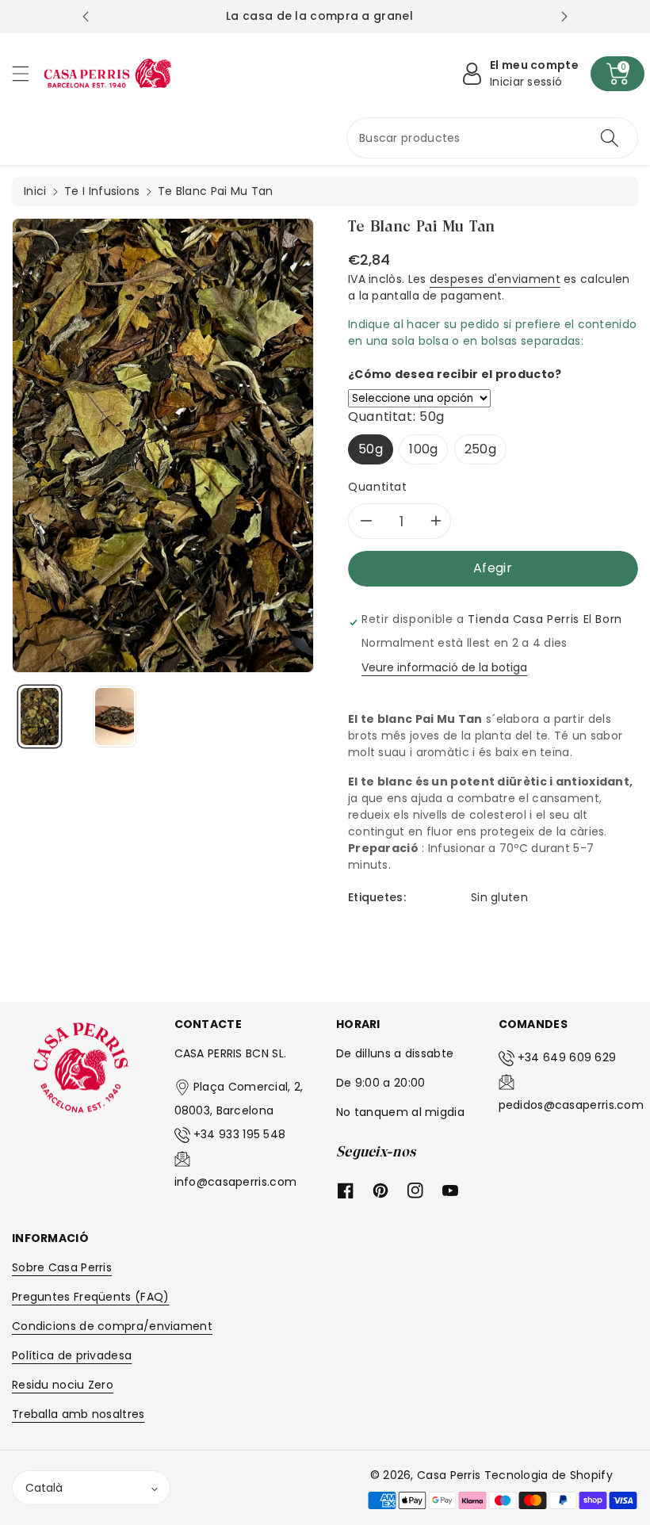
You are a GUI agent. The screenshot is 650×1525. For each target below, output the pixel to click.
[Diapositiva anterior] (85, 16)
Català (44, 1488)
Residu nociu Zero (62, 1385)
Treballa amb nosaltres (78, 1414)
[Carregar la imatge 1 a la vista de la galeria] (39, 716)
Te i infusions (102, 191)
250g (480, 449)
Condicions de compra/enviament (112, 1326)
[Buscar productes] (609, 138)
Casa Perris (448, 1475)
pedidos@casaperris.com (571, 1105)
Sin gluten (499, 897)
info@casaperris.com (235, 1182)
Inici (35, 191)
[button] (28, 73)
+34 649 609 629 (567, 1057)
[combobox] (492, 138)
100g (423, 449)
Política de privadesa (72, 1355)
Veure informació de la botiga (444, 667)
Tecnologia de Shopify (548, 1475)
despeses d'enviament (495, 279)
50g (370, 449)
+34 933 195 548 (239, 1134)
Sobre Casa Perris (62, 1267)
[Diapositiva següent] (564, 16)
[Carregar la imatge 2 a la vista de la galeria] (114, 716)
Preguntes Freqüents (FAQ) (91, 1297)
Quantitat (377, 487)
